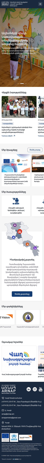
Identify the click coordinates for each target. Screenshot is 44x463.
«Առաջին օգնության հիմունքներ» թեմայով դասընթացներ (16, 210)
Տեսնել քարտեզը (22, 294)
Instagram (34, 389)
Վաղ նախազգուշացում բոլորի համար (16, 374)
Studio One (17, 459)
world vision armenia (25, 437)
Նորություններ (8, 123)
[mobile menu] (40, 4)
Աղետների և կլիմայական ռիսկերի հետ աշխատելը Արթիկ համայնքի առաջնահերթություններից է (17, 129)
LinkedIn (28, 389)
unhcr (14, 437)
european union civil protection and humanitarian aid (5, 437)
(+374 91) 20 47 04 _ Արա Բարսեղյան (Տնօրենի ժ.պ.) (22, 402)
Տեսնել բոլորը (35, 150)
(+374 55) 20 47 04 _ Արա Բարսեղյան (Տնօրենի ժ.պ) (21, 405)
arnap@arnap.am (8, 414)
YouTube (40, 389)
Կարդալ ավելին (7, 136)
